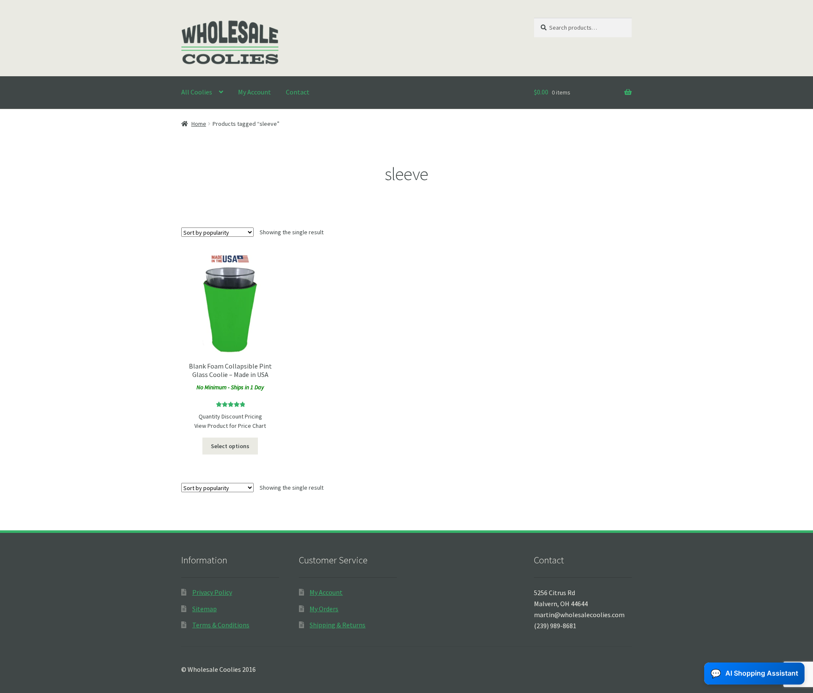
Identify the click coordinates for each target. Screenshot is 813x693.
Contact (298, 92)
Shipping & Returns (337, 625)
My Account (254, 92)
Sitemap (204, 608)
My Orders (324, 608)
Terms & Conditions (220, 625)
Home (198, 124)
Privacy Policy (212, 592)
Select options (230, 446)
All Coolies (196, 92)
